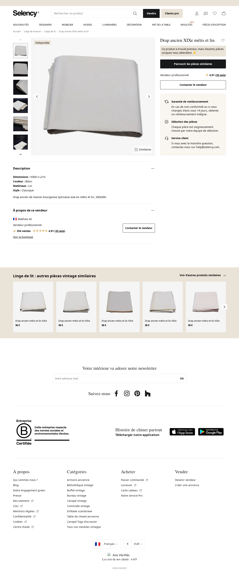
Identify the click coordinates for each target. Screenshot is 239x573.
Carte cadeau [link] (131, 490)
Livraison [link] (129, 485)
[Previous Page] (37, 97)
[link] (26, 13)
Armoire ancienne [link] (78, 480)
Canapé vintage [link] (77, 501)
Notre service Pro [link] (131, 495)
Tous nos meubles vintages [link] (84, 527)
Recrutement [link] (23, 501)
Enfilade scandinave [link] (79, 511)
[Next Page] (149, 97)
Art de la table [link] (161, 24)
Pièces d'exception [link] (214, 24)
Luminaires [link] (109, 24)
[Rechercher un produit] (135, 13)
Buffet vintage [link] (76, 490)
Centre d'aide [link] (23, 527)
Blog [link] (16, 485)
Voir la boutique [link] (23, 237)
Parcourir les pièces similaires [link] (193, 64)
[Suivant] (20, 154)
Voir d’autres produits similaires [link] (200, 275)
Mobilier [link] (67, 24)
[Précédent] (20, 39)
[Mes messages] (206, 13)
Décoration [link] (134, 24)
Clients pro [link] (172, 13)
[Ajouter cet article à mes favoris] (223, 40)
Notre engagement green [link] (29, 490)
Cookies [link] (20, 521)
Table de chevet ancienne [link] (83, 516)
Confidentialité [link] (24, 516)
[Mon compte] (197, 13)
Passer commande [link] (134, 480)
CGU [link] (18, 506)
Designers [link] (45, 24)
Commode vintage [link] (78, 506)
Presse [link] (17, 495)
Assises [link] (87, 24)
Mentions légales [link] (26, 511)
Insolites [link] (186, 23)
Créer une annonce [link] (187, 485)
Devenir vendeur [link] (185, 480)
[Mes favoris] (214, 13)
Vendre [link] (151, 13)
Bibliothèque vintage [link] (80, 485)
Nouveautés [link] (21, 24)
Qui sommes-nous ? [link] (25, 480)
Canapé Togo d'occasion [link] (82, 521)
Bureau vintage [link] (76, 495)
